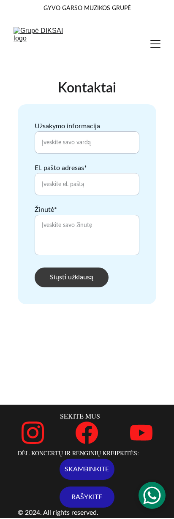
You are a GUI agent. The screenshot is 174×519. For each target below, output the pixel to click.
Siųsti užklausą (71, 277)
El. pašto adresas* (61, 168)
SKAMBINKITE (87, 469)
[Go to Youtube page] (141, 433)
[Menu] (155, 44)
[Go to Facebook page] (87, 433)
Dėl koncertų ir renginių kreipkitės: (78, 453)
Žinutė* (46, 209)
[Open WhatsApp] (152, 495)
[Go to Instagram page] (33, 433)
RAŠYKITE (86, 497)
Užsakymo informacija (67, 126)
